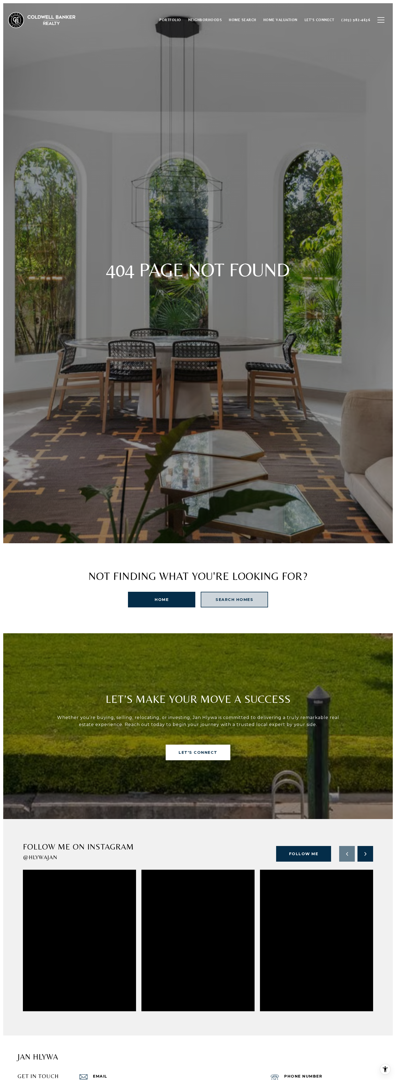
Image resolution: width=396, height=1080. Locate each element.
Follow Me (303, 853)
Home (162, 599)
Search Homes (234, 599)
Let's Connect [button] (198, 752)
